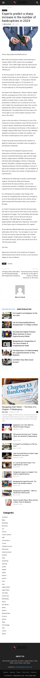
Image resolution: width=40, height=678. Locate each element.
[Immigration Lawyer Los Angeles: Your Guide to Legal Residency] (7, 474)
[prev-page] (3, 369)
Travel (4, 631)
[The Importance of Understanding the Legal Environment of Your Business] (7, 352)
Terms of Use (25, 672)
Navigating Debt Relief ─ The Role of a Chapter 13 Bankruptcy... (19, 408)
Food (3, 558)
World (4, 634)
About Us (5, 672)
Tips (3, 628)
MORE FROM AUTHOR (24, 309)
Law (3, 584)
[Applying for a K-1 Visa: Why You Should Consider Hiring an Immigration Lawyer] (7, 427)
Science (4, 616)
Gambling (5, 561)
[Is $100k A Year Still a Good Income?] (7, 362)
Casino (4, 532)
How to (4, 575)
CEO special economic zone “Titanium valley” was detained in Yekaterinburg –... (25, 436)
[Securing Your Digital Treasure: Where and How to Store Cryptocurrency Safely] (7, 334)
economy (10, 263)
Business (9, 7)
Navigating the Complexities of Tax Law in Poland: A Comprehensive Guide (24, 343)
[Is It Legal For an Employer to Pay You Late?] (7, 315)
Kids (3, 581)
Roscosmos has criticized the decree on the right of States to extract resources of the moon (29, 275)
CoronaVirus (6, 540)
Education (5, 549)
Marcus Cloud (7, 24)
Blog (3, 520)
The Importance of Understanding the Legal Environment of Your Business (25, 352)
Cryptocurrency (7, 546)
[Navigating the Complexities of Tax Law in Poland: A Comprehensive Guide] (7, 343)
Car (3, 529)
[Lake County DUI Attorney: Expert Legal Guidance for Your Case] (7, 455)
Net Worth (5, 604)
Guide (4, 567)
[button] (3, 2)
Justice (4, 578)
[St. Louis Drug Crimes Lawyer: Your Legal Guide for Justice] (7, 465)
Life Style (5, 593)
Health (4, 569)
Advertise (12, 672)
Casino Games (6, 534)
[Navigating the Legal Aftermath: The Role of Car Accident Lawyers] (7, 483)
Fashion (4, 555)
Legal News (5, 590)
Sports (4, 619)
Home (3, 7)
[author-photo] (20, 294)
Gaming (4, 564)
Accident (5, 517)
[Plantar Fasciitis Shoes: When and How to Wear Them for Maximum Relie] (7, 502)
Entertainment (6, 552)
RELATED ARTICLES (8, 309)
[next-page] (6, 369)
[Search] (37, 2)
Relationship (6, 613)
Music (4, 602)
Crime (4, 543)
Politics (4, 610)
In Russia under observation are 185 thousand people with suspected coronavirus (11, 274)
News (4, 607)
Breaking (5, 523)
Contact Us (34, 672)
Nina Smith (5, 412)
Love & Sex (5, 596)
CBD (3, 537)
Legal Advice (6, 587)
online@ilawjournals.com (24, 667)
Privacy (18, 672)
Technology (5, 625)
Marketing (5, 599)
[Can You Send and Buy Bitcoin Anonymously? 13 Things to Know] (7, 324)
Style (3, 622)
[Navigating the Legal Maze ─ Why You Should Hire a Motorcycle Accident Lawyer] (7, 493)
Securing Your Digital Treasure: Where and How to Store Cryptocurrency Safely (24, 334)
